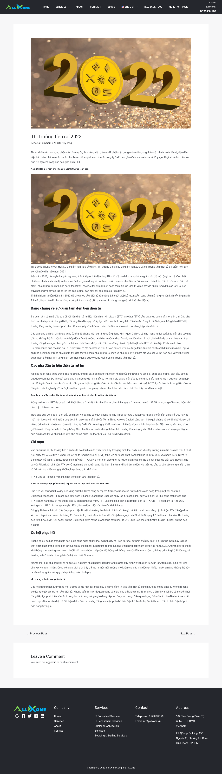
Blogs (111, 7)
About (80, 7)
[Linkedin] (42, 716)
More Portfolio (179, 7)
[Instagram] (36, 716)
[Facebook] (23, 716)
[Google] (17, 716)
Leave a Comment (41, 143)
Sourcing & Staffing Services (111, 735)
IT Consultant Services (107, 716)
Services (61, 7)
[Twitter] (30, 716)
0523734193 (156, 716)
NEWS (57, 143)
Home (45, 7)
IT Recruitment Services (108, 721)
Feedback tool (153, 7)
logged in (51, 662)
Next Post (187, 633)
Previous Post (37, 633)
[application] (67, 7)
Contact (95, 7)
